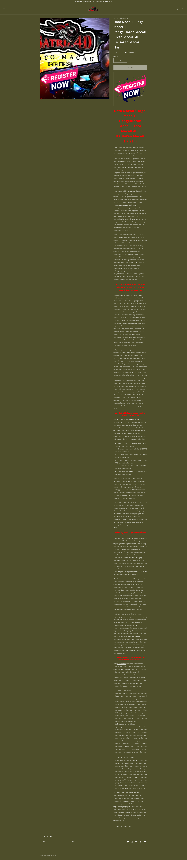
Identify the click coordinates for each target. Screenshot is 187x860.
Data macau (117, 147)
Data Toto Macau (46, 836)
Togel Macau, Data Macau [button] (123, 827)
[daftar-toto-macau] (130, 89)
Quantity (115, 56)
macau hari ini (122, 191)
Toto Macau (53, 855)
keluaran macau (135, 419)
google (129, 812)
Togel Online (47, 855)
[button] (4, 9)
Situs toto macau (119, 579)
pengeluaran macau (123, 295)
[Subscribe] (73, 841)
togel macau (121, 664)
